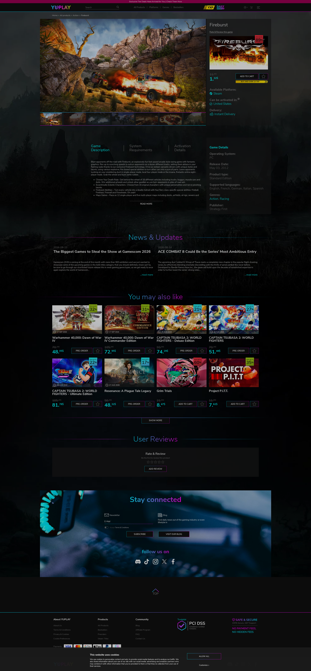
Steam (217, 94)
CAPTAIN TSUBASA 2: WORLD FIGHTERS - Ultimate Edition (74, 392)
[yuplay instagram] (155, 561)
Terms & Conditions (122, 527)
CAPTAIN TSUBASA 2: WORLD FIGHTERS (231, 339)
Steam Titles (103, 638)
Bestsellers (102, 630)
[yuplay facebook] (173, 561)
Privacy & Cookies (61, 634)
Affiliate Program (143, 630)
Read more (146, 203)
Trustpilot (181, 619)
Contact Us (140, 638)
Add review (155, 469)
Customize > (204, 665)
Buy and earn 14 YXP (250, 82)
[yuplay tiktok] (146, 561)
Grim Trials (164, 391)
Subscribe (140, 534)
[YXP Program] (209, 7)
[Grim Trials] (182, 373)
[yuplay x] (164, 561)
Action (76, 15)
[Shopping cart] (251, 7)
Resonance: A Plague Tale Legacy (127, 391)
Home (54, 15)
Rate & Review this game (221, 32)
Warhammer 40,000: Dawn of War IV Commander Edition (129, 339)
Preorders (102, 634)
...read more (146, 274)
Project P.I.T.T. (218, 391)
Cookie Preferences (61, 638)
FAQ (137, 634)
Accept (119, 527)
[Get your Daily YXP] (220, 7)
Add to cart (247, 76)
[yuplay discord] (138, 561)
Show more (155, 420)
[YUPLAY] (61, 7)
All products (65, 15)
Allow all (204, 656)
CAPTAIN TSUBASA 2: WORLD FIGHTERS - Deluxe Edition (179, 339)
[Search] (118, 7)
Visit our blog (174, 534)
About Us (57, 625)
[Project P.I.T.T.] (234, 373)
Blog (138, 625)
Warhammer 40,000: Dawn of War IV (76, 339)
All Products (103, 625)
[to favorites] (263, 76)
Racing (224, 199)
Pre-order (82, 350)
